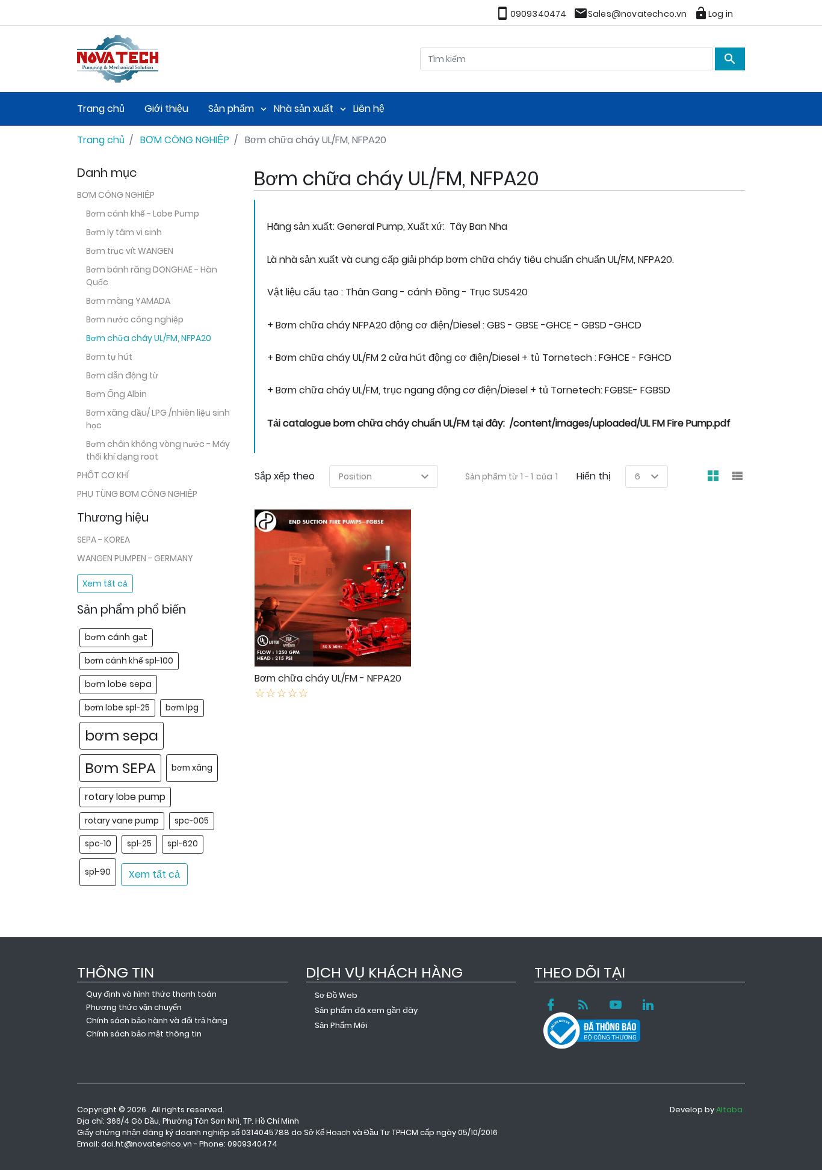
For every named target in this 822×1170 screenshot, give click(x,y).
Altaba (729, 1109)
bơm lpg (182, 707)
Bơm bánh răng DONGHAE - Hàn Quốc (151, 275)
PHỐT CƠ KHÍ (103, 475)
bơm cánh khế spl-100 (129, 661)
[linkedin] (648, 1004)
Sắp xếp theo (285, 476)
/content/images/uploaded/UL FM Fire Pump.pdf (620, 423)
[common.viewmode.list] (737, 476)
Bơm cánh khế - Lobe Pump (142, 214)
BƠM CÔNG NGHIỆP (116, 195)
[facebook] (550, 1004)
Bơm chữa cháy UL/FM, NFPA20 (148, 338)
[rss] (583, 1004)
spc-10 (98, 843)
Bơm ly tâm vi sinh (124, 232)
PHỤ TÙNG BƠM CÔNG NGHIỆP (137, 494)
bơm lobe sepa (118, 684)
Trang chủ (101, 108)
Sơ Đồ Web (336, 995)
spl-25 (139, 843)
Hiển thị (593, 476)
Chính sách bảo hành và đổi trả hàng (156, 1020)
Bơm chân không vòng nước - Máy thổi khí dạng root (158, 450)
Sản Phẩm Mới (341, 1025)
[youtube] (615, 1004)
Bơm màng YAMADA (128, 301)
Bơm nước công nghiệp (135, 319)
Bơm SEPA (120, 768)
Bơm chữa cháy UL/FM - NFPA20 (328, 678)
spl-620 (182, 843)
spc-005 (192, 821)
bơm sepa (121, 735)
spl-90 (98, 872)
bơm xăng (192, 768)
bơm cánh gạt (116, 637)
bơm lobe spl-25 (117, 707)
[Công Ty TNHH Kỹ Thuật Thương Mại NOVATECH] (117, 57)
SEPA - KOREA (103, 540)
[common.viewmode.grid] (713, 476)
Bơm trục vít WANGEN (129, 251)
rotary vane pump (122, 821)
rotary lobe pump (125, 797)
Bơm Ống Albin (116, 394)
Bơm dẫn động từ (122, 375)
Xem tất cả (105, 583)
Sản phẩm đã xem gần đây (366, 1010)
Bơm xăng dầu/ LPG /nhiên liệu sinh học (158, 419)
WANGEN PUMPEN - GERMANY (135, 558)
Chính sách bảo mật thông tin (144, 1033)
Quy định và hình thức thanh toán (151, 994)
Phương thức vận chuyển (134, 1007)
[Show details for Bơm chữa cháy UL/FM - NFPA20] (333, 588)
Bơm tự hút (109, 357)
